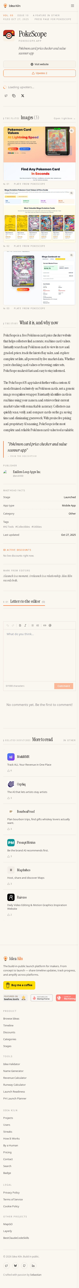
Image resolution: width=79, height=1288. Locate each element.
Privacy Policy (11, 1192)
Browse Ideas (11, 1018)
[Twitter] (6, 96)
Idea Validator (11, 1064)
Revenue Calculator (15, 1078)
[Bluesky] (15, 1266)
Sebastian (35, 1274)
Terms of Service (13, 1199)
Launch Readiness (14, 1091)
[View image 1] (39, 153)
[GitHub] (24, 1266)
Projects (8, 1118)
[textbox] (39, 653)
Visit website (42, 64)
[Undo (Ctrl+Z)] (7, 625)
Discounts (9, 1032)
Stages (7, 1046)
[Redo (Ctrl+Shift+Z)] (13, 625)
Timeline (8, 1025)
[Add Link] (44, 625)
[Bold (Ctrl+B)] (20, 625)
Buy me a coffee (21, 985)
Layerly (7, 1231)
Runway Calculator (14, 1084)
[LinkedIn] (33, 1266)
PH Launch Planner (14, 1098)
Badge (7, 1173)
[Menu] (72, 5)
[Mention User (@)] (50, 625)
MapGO (8, 1224)
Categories (9, 1039)
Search (7, 1166)
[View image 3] (39, 278)
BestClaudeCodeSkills (16, 1238)
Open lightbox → (65, 118)
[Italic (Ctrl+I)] (25, 625)
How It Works (11, 1138)
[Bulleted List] (32, 625)
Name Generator (13, 1071)
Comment (64, 686)
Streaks (7, 1131)
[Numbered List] (37, 625)
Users (6, 1125)
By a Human (10, 1145)
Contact (8, 1159)
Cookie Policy (11, 1206)
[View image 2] (39, 216)
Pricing (7, 1152)
